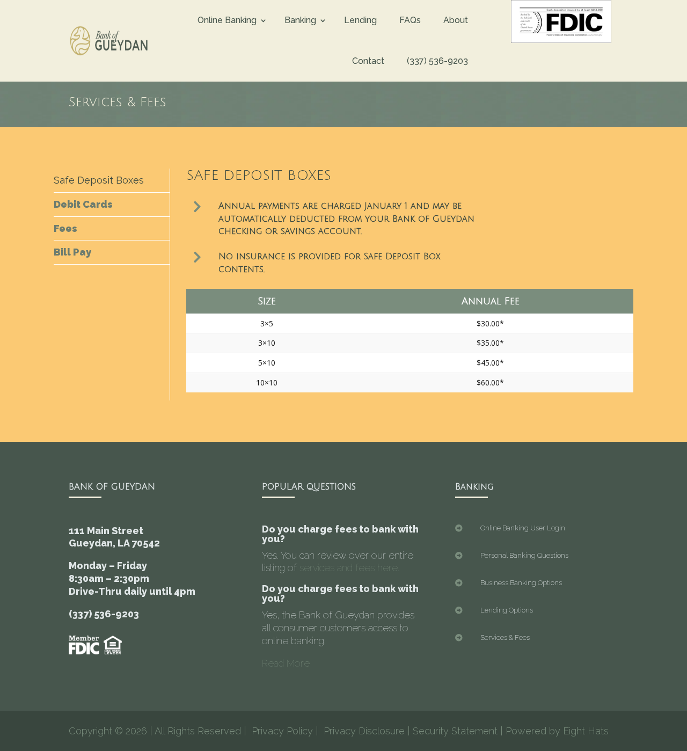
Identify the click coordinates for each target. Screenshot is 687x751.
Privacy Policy (282, 731)
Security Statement (455, 731)
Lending (360, 20)
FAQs (410, 20)
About (455, 20)
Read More (286, 663)
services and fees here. (349, 567)
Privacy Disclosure (364, 731)
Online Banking (227, 20)
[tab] (112, 181)
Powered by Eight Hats (557, 731)
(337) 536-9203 (437, 61)
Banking (300, 20)
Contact (368, 61)
